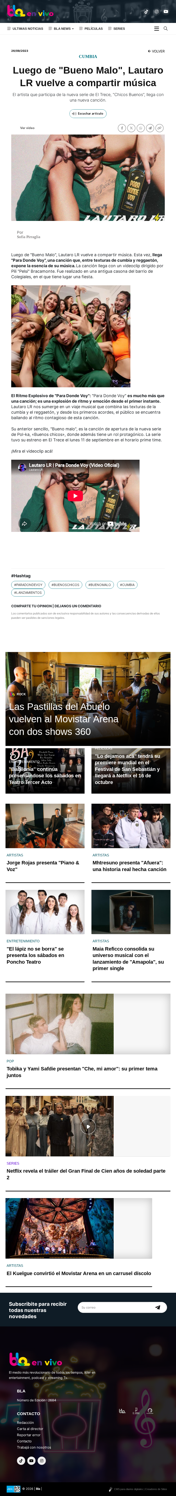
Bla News (63, 28)
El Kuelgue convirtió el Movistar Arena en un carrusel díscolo (79, 1273)
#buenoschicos (65, 585)
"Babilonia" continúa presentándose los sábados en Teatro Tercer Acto (45, 775)
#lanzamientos (28, 592)
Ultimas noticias (28, 28)
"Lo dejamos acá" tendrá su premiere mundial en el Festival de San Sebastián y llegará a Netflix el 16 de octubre (127, 769)
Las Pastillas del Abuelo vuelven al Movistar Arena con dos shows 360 (63, 719)
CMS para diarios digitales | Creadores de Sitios (140, 1489)
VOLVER (158, 51)
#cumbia (127, 585)
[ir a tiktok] (146, 11)
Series (119, 28)
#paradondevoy (28, 585)
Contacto (24, 1441)
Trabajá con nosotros (34, 1447)
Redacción (25, 1422)
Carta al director (30, 1429)
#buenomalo (99, 585)
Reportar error (29, 1435)
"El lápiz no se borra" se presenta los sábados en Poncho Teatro (35, 955)
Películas (94, 28)
